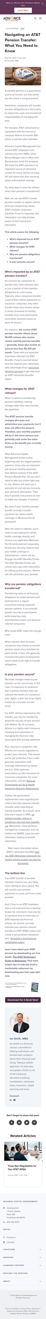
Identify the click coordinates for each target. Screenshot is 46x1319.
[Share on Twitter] (26, 1122)
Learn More (23, 10)
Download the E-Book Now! (23, 1000)
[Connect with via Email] (15, 1100)
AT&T (22, 28)
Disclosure (36, 1308)
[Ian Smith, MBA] (20, 1022)
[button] (42, 1161)
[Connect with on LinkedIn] (11, 1100)
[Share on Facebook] (11, 1122)
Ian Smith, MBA (13, 60)
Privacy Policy (26, 1308)
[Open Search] (36, 18)
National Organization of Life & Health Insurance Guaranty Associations (22, 784)
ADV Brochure (34, 1311)
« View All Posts (11, 28)
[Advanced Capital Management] (14, 18)
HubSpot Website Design (19, 1313)
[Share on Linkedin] (19, 1122)
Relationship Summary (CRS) (17, 1311)
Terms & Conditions (12, 1308)
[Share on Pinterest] (34, 1122)
